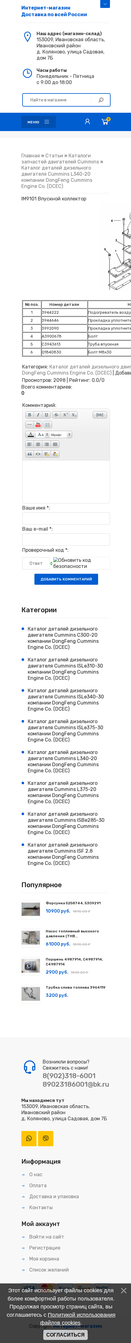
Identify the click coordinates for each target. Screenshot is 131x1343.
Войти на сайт (46, 1237)
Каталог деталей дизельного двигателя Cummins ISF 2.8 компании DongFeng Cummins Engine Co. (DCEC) (63, 854)
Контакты (40, 1207)
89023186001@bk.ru (76, 1084)
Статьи (54, 156)
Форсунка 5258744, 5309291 (73, 903)
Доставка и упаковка (53, 1196)
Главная (30, 156)
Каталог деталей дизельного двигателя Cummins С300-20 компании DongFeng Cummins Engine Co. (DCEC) (63, 638)
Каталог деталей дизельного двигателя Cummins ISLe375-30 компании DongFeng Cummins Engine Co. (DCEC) (65, 731)
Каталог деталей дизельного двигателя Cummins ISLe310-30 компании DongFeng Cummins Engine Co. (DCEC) (65, 669)
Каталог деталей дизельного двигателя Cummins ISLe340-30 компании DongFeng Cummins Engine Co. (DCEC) (66, 700)
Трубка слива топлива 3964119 (75, 987)
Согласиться (65, 1335)
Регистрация (44, 1248)
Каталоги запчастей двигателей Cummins (60, 159)
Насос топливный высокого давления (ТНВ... (72, 933)
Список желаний (48, 1270)
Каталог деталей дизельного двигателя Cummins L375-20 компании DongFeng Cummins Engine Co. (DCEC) (63, 792)
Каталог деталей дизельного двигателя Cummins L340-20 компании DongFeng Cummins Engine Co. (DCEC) (56, 177)
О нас (35, 1174)
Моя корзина (43, 1259)
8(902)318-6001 (69, 1076)
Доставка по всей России (54, 11)
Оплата (37, 1185)
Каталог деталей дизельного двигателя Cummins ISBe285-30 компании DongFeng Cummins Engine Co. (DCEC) (66, 823)
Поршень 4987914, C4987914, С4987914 (74, 961)
